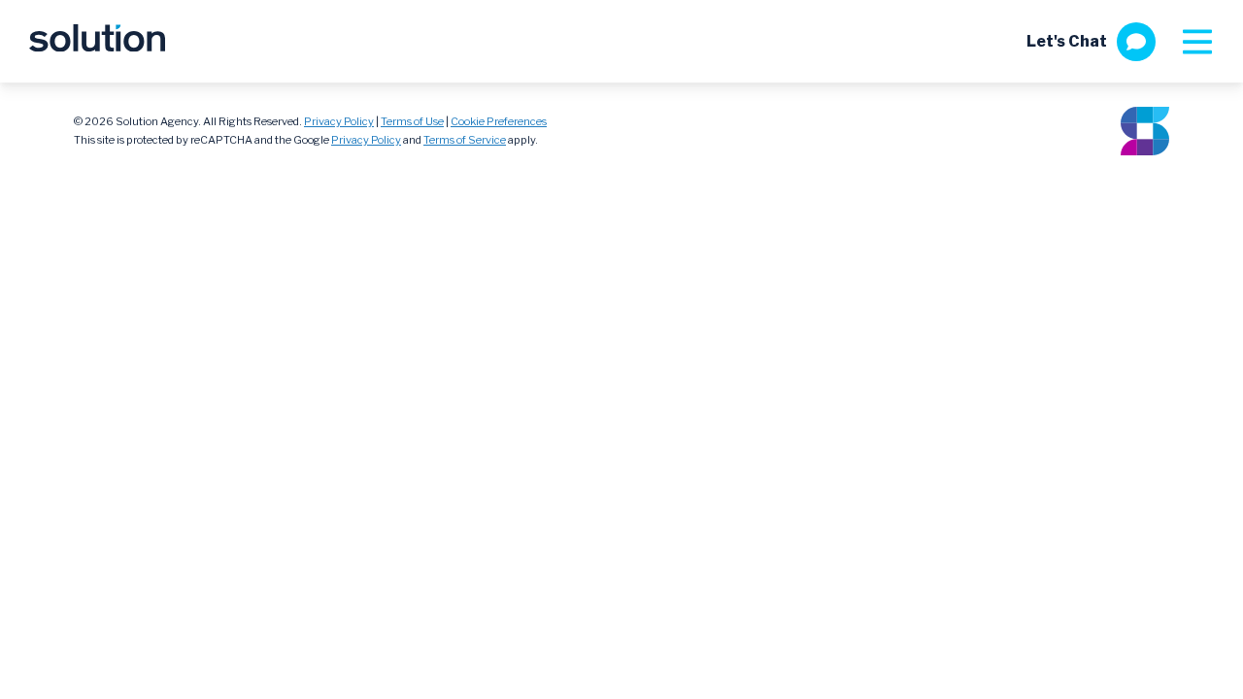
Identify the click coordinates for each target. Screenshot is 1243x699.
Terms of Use (412, 121)
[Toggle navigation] (1197, 41)
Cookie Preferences (499, 121)
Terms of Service (464, 140)
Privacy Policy (339, 121)
